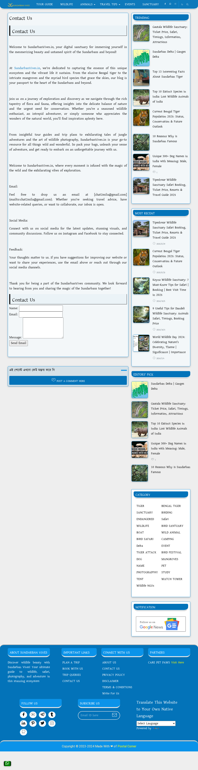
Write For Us (110, 693)
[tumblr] (52, 714)
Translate (166, 728)
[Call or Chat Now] (7, 763)
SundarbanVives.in (27, 68)
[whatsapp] (170, 4)
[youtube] (175, 4)
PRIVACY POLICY (113, 675)
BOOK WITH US (72, 668)
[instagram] (52, 723)
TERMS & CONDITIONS (117, 687)
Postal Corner (127, 746)
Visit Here (177, 662)
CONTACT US (71, 681)
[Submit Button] (114, 715)
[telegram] (42, 714)
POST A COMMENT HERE (71, 381)
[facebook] (165, 4)
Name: (13, 308)
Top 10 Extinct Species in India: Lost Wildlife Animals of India (171, 96)
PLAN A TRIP (71, 662)
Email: (13, 314)
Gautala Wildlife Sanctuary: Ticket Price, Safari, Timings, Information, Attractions (169, 408)
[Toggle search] (187, 4)
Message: (15, 337)
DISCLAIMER (110, 681)
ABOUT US (109, 662)
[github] (23, 732)
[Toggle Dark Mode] (182, 4)
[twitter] (42, 723)
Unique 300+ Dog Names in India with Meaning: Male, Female (170, 161)
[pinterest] (33, 723)
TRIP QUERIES (71, 675)
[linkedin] (23, 723)
